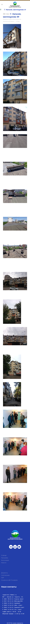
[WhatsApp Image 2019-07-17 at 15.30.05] (15, 311)
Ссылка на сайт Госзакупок (9, 580)
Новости (3, 562)
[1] (15, 394)
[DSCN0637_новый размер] (15, 501)
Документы (4, 573)
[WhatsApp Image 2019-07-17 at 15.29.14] (15, 336)
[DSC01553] (15, 224)
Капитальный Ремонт (8, 21)
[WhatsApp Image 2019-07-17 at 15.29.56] (15, 281)
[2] (15, 36)
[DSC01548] (15, 141)
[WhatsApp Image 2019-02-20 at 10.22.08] (15, 119)
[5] (15, 64)
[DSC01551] (15, 251)
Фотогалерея (16, 19)
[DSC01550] (15, 196)
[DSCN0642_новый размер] (15, 446)
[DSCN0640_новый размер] (15, 474)
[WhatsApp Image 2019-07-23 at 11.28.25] (15, 367)
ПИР (2, 577)
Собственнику (5, 575)
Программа (4, 558)
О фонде (3, 555)
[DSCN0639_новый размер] (15, 419)
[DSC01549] (15, 168)
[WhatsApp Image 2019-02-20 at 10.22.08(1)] (15, 91)
